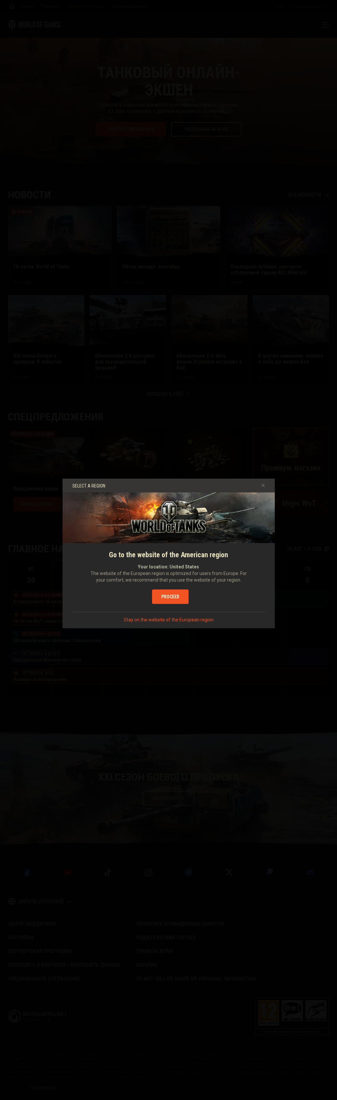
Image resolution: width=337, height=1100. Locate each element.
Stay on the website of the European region (169, 619)
